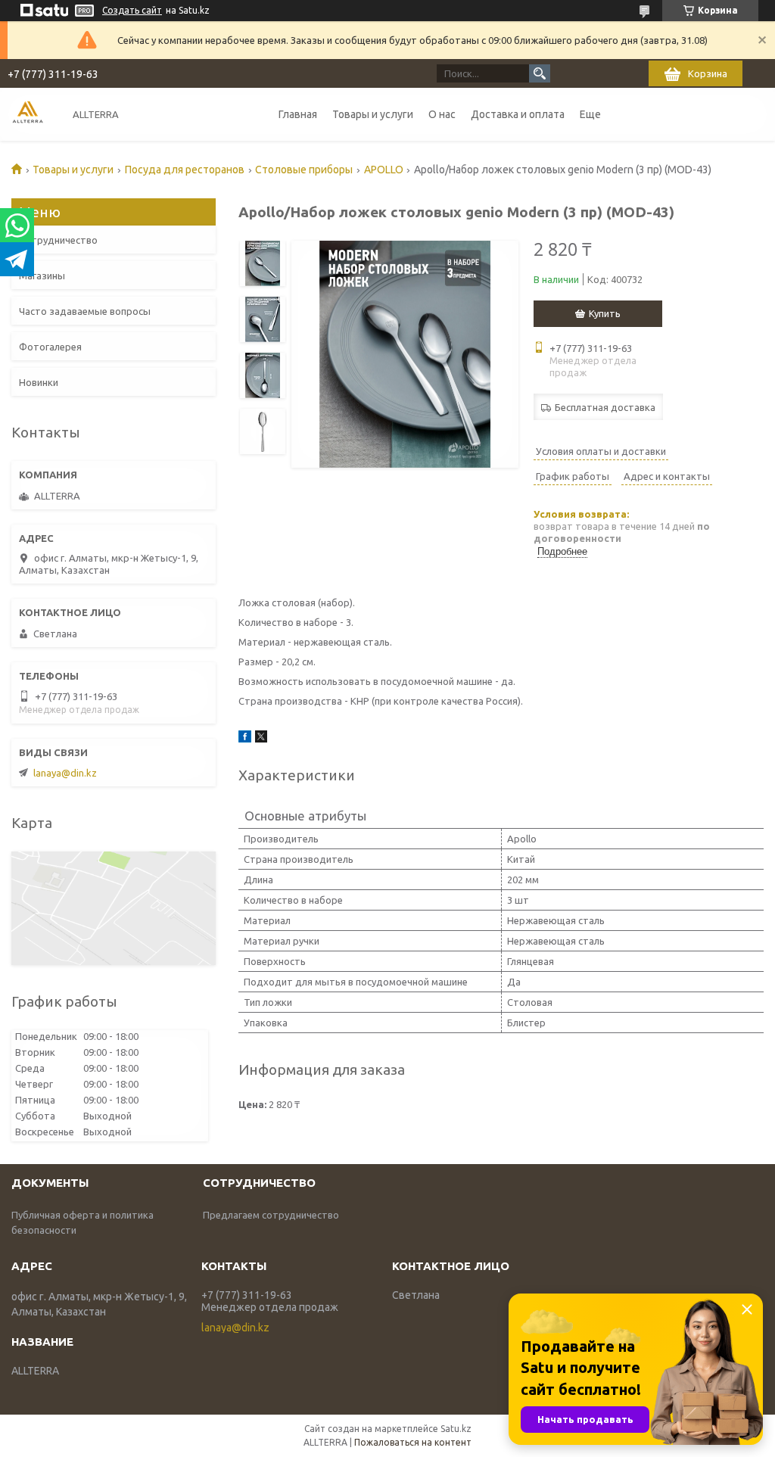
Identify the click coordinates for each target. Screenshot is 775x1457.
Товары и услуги (372, 114)
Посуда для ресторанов (184, 169)
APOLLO (383, 169)
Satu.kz (456, 1429)
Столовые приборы (304, 169)
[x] (261, 738)
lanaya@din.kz (65, 772)
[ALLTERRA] (27, 114)
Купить (605, 313)
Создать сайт (132, 10)
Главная (298, 114)
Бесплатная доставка (605, 407)
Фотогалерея (50, 346)
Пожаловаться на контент (413, 1442)
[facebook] (244, 738)
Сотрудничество (58, 240)
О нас (442, 114)
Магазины (42, 275)
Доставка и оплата (518, 114)
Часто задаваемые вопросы (85, 311)
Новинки (38, 382)
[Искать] (539, 73)
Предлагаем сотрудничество (271, 1214)
